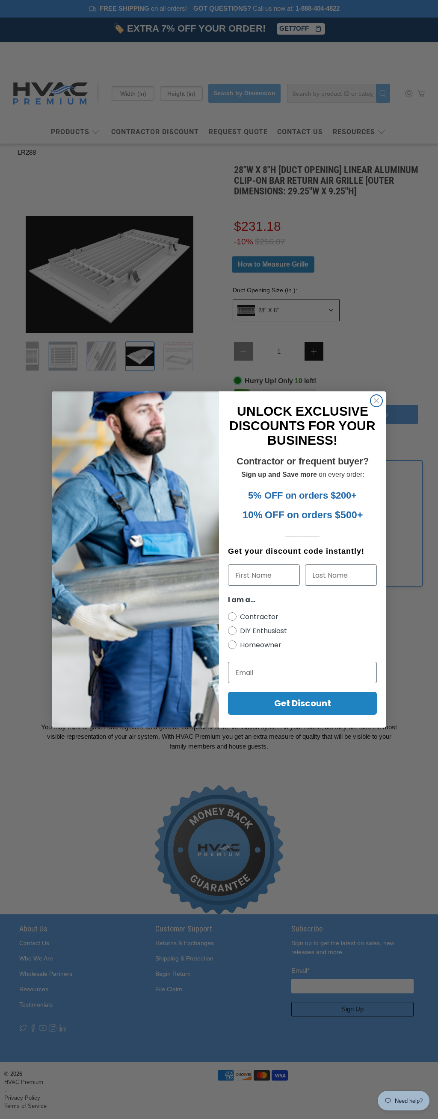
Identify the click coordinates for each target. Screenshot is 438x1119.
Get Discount (302, 703)
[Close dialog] (376, 401)
